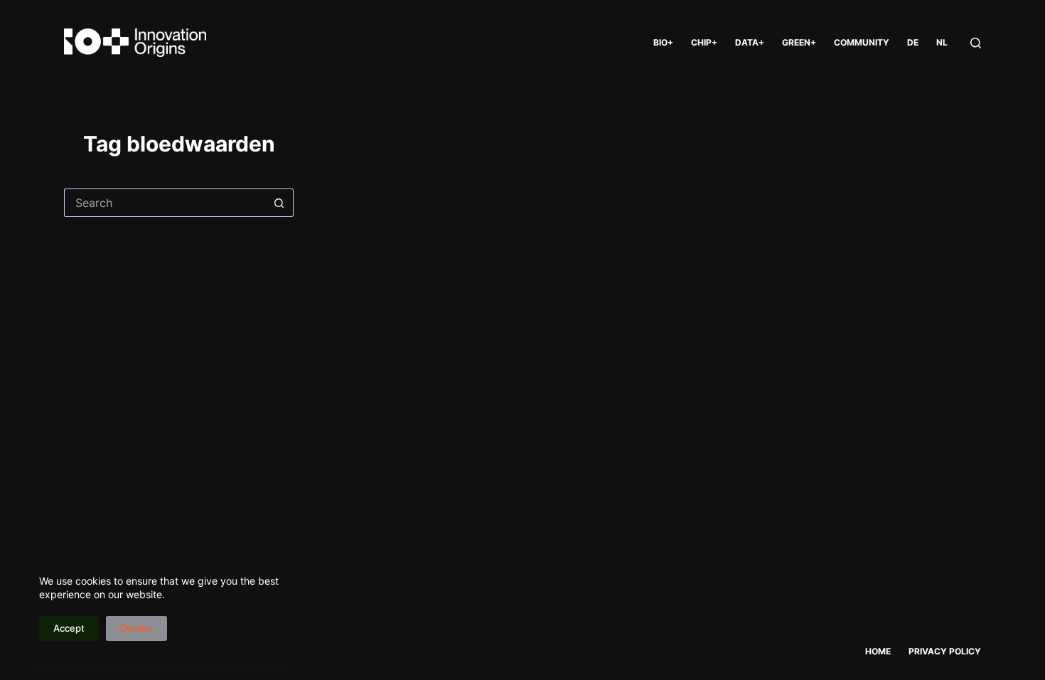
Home (878, 651)
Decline (136, 628)
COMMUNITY (861, 42)
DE (912, 42)
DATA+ (749, 42)
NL (942, 42)
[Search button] (279, 202)
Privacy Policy (945, 651)
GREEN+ (799, 42)
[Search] (975, 43)
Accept (69, 628)
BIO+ (663, 42)
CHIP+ (704, 42)
